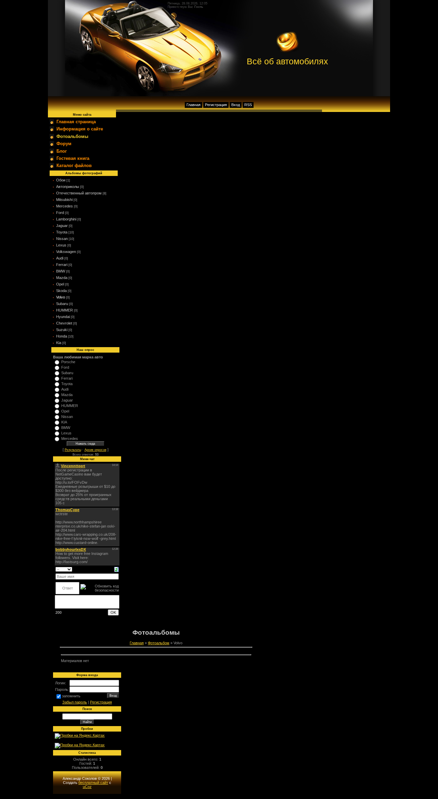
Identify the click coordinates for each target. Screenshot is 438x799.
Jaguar (62, 226)
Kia (58, 343)
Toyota (61, 232)
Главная (193, 105)
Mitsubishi (64, 200)
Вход (235, 105)
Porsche (68, 362)
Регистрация (216, 105)
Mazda (61, 278)
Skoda (61, 291)
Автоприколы (67, 187)
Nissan (62, 239)
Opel (60, 284)
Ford (60, 213)
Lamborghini (66, 219)
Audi (59, 258)
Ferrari (61, 265)
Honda (61, 336)
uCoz (87, 787)
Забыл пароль (74, 702)
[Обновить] (116, 569)
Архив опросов (95, 450)
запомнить (71, 696)
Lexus (61, 245)
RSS (248, 105)
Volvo (60, 297)
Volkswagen (66, 252)
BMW (60, 271)
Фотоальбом (158, 643)
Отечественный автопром (79, 193)
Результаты (73, 450)
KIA (64, 422)
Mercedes (64, 206)
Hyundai (63, 317)
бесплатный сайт (93, 783)
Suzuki (61, 330)
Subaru (62, 304)
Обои (60, 180)
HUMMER (64, 310)
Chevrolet (64, 323)
